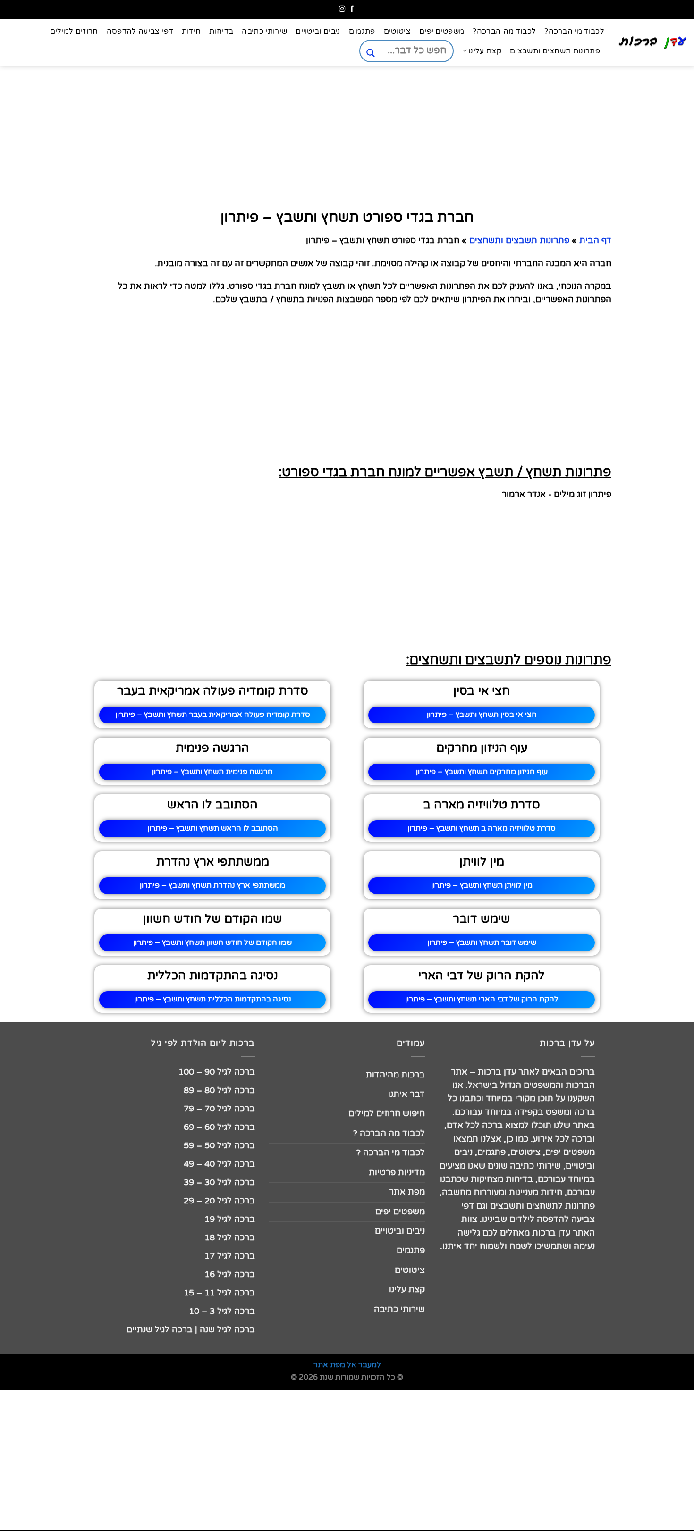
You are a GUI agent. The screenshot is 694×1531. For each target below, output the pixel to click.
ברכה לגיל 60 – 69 (219, 1127)
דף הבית (595, 240)
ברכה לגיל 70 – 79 (219, 1109)
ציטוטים (397, 31)
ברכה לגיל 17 (229, 1256)
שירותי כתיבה (264, 31)
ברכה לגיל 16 (229, 1274)
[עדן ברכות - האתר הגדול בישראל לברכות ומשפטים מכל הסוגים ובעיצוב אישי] (652, 42)
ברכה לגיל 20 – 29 (219, 1201)
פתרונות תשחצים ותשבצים (555, 51)
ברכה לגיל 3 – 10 (222, 1311)
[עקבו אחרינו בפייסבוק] (352, 9)
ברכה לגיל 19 (229, 1219)
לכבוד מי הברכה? (574, 31)
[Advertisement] (647, 451)
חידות (191, 31)
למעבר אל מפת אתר (347, 1365)
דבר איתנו (406, 1094)
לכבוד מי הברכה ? (390, 1153)
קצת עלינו (484, 51)
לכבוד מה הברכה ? (389, 1133)
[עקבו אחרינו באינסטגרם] (342, 9)
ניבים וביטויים (318, 31)
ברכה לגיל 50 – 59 (219, 1146)
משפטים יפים (442, 31)
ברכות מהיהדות (395, 1075)
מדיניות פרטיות (397, 1173)
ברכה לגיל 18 (229, 1238)
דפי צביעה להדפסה (140, 31)
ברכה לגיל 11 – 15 (219, 1293)
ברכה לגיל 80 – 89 (219, 1090)
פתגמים (362, 31)
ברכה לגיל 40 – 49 (219, 1164)
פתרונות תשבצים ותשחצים (519, 240)
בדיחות (221, 31)
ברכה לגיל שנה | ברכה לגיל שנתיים (191, 1330)
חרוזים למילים (74, 31)
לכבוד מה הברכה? (504, 31)
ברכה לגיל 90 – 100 (216, 1072)
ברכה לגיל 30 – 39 (219, 1182)
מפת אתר (407, 1192)
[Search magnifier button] (370, 53)
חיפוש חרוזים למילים (386, 1114)
